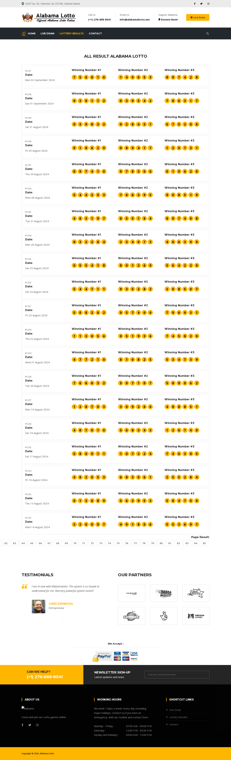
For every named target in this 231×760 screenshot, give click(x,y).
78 (143, 543)
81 (169, 543)
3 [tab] (72, 622)
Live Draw (199, 17)
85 (204, 543)
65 (31, 543)
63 (14, 543)
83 (187, 543)
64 (23, 543)
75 (118, 543)
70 (74, 543)
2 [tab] (67, 622)
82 (178, 543)
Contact (95, 33)
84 (195, 543)
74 (109, 543)
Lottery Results (72, 33)
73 (100, 543)
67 (49, 543)
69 (66, 543)
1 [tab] (62, 622)
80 (161, 543)
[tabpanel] (67, 598)
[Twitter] (201, 4)
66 (40, 543)
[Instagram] (208, 4)
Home (31, 33)
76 (126, 543)
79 (152, 543)
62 (5, 543)
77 (135, 543)
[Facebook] (195, 4)
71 (83, 543)
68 (57, 543)
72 (92, 543)
